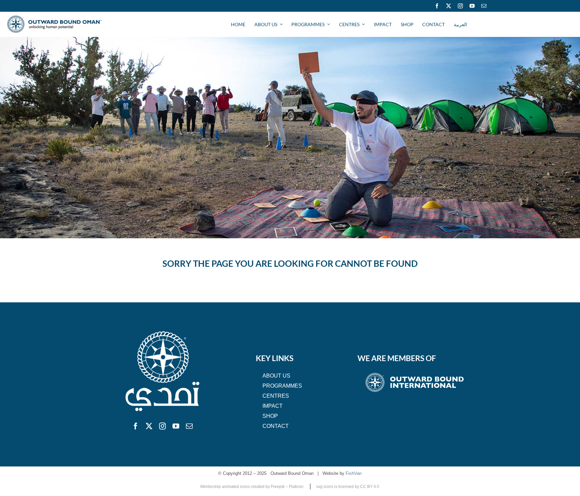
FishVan (353, 473)
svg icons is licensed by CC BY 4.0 (347, 486)
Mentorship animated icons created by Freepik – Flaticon (252, 486)
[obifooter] (414, 372)
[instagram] (460, 5)
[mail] (483, 5)
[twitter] (448, 5)
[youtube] (472, 5)
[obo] (162, 332)
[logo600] (54, 18)
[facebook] (436, 5)
